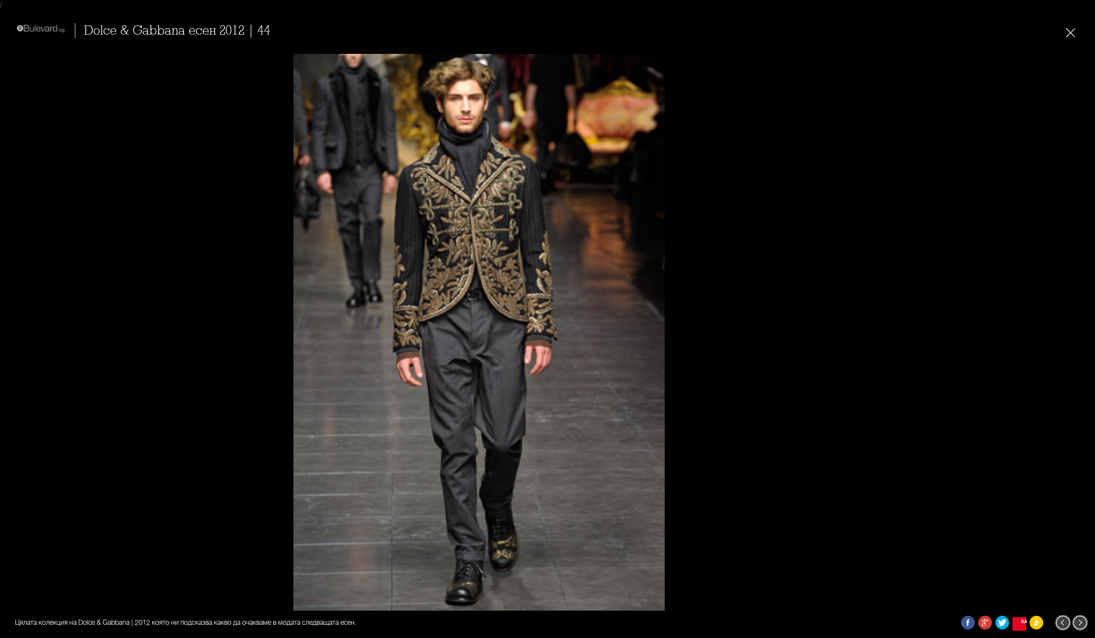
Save (1023, 621)
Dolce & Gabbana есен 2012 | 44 (177, 30)
